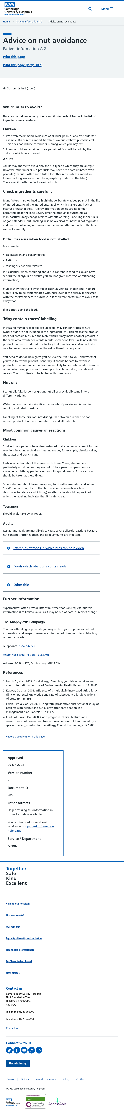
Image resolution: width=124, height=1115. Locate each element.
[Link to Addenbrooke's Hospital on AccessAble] (57, 1101)
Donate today (18, 1063)
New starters (13, 972)
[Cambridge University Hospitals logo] (18, 9)
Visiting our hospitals (18, 903)
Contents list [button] (19, 88)
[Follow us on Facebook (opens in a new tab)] (17, 1050)
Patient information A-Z (29, 21)
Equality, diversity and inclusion (24, 938)
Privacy (66, 1079)
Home (6, 21)
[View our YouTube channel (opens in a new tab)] (24, 1050)
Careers (10, 1079)
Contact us (12, 1028)
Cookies (79, 1079)
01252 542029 (26, 646)
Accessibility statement (46, 1079)
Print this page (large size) (22, 65)
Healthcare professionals (20, 949)
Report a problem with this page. (25, 736)
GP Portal (25, 1079)
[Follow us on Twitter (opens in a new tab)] (9, 1050)
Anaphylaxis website (26, 654)
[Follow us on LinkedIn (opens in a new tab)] (39, 1050)
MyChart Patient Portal (19, 961)
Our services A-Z (15, 915)
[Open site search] (90, 9)
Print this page (14, 57)
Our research (13, 926)
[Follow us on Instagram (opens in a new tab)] (32, 1050)
